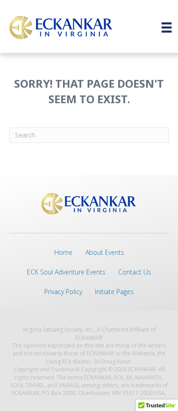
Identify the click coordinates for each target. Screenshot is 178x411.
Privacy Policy (63, 291)
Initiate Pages (114, 291)
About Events (104, 252)
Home (63, 252)
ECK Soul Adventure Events (66, 272)
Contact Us (134, 272)
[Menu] (166, 27)
